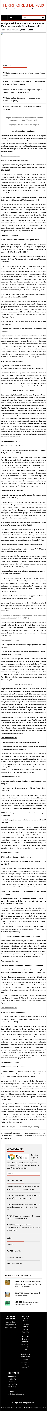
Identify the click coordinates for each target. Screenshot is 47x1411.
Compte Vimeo (10, 1327)
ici (22, 566)
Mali (29, 1127)
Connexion (10, 1245)
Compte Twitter (10, 1325)
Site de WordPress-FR (14, 1263)
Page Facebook (10, 1322)
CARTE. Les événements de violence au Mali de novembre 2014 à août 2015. (11, 1135)
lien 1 (37, 290)
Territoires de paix (23, 5)
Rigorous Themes (40, 1407)
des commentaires (15, 1257)
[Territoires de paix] (4, 17)
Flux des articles (14, 1251)
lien (9, 193)
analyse (24, 1127)
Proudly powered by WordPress (12, 1407)
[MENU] (11, 17)
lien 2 (42, 290)
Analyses (12, 1127)
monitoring (35, 1127)
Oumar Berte (27, 30)
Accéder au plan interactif (25, 1364)
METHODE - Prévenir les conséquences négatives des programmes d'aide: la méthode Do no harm (28, 1284)
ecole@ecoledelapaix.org (17, 1394)
